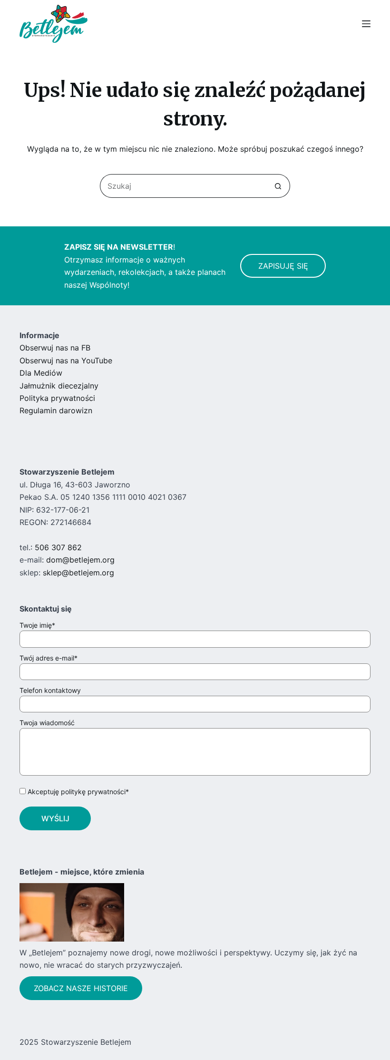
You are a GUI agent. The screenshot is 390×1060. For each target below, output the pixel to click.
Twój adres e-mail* (49, 658)
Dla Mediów (41, 373)
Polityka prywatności (57, 398)
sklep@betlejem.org (78, 572)
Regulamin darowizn (56, 410)
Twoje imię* (37, 625)
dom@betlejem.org (80, 559)
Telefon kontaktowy (50, 690)
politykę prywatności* (95, 792)
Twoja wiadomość (47, 723)
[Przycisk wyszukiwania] (278, 186)
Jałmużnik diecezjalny (59, 385)
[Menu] (366, 23)
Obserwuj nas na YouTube (66, 360)
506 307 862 (58, 547)
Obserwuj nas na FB (55, 347)
